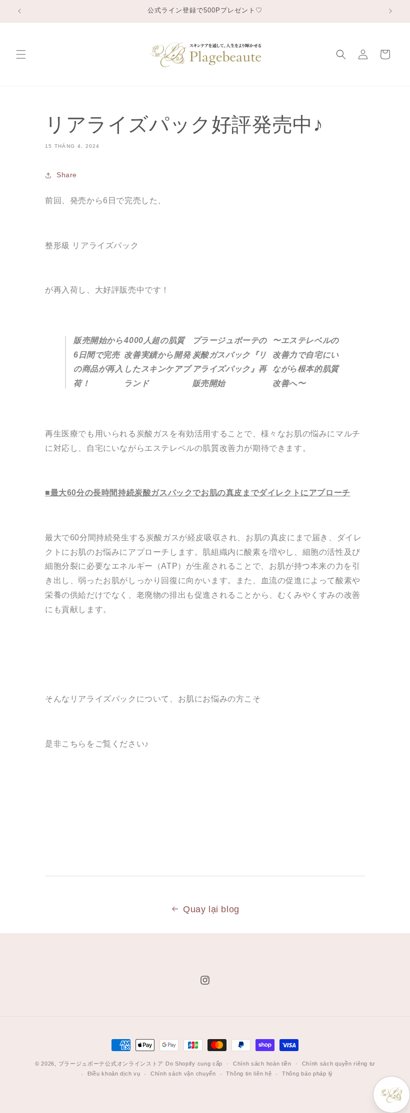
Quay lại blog (211, 909)
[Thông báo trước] (19, 11)
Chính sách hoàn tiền (262, 1064)
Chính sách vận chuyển (183, 1074)
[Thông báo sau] (391, 11)
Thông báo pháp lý (307, 1074)
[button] (21, 54)
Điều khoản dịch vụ (114, 1074)
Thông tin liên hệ (249, 1074)
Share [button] (66, 175)
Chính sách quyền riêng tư (339, 1064)
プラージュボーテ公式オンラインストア (111, 1064)
